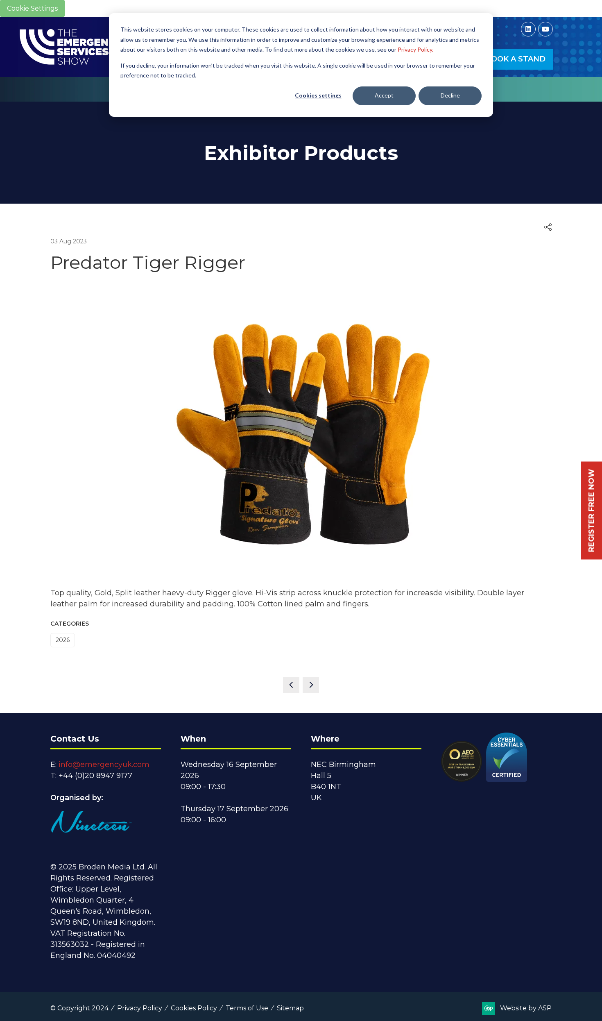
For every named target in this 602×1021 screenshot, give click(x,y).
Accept (384, 95)
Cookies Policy (194, 1008)
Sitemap (290, 1008)
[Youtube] (545, 29)
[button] (515, 59)
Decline (450, 95)
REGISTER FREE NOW (591, 510)
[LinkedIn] (528, 29)
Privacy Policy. (415, 49)
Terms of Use (247, 1008)
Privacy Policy (139, 1008)
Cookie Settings (32, 8)
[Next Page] (311, 685)
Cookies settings (318, 95)
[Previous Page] (291, 685)
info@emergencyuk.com (104, 764)
